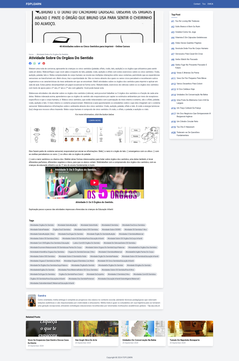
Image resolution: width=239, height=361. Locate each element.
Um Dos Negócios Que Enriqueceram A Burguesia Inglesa (194, 115)
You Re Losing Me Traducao (187, 21)
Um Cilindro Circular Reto (187, 121)
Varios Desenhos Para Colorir (189, 83)
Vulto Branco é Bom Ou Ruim (187, 26)
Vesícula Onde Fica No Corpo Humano (191, 48)
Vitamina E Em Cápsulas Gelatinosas (191, 37)
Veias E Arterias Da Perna (188, 73)
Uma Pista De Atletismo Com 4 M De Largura (193, 101)
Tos (204, 4)
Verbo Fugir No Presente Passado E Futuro (191, 66)
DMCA (210, 4)
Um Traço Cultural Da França (189, 108)
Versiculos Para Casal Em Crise (189, 54)
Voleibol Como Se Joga (185, 32)
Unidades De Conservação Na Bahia (192, 94)
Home (31, 54)
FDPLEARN (33, 4)
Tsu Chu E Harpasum (185, 127)
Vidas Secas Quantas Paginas (188, 43)
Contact (197, 4)
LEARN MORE (95, 120)
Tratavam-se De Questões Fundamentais (188, 134)
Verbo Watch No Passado (186, 59)
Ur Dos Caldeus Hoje (186, 89)
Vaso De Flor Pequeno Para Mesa (191, 78)
